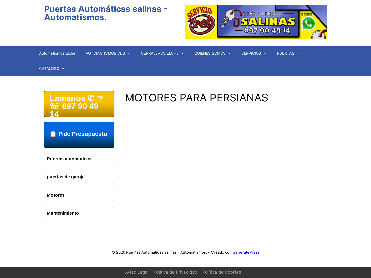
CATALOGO (49, 68)
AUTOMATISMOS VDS (105, 53)
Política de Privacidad (175, 272)
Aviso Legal (136, 272)
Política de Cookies (221, 272)
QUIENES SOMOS (210, 53)
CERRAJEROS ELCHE (160, 53)
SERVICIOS (251, 53)
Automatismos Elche (57, 53)
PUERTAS (285, 53)
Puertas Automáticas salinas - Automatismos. (105, 13)
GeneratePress (246, 252)
